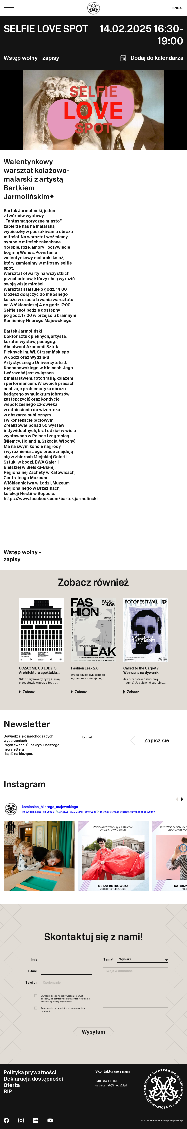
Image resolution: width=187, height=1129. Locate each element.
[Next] (182, 799)
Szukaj (177, 8)
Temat (108, 960)
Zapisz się (156, 740)
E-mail (87, 738)
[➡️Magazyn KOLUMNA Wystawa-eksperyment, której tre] (39, 856)
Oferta (12, 1085)
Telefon (31, 983)
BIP (8, 1091)
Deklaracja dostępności (33, 1078)
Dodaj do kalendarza (157, 57)
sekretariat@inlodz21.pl (111, 1085)
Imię (34, 960)
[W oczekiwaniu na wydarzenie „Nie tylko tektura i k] (113, 856)
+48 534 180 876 (106, 1081)
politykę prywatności (61, 1001)
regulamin (46, 1011)
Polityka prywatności (30, 1072)
